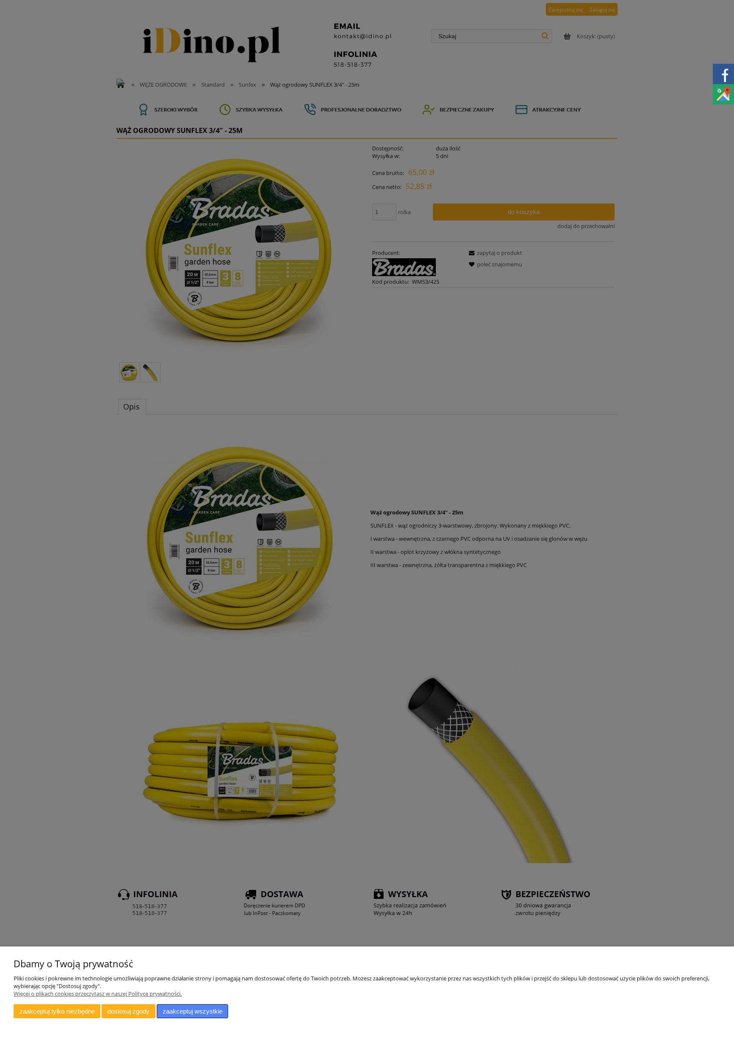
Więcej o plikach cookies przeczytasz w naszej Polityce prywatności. (98, 993)
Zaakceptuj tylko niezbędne (57, 1011)
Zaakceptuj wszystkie (193, 1011)
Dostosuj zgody (128, 1011)
